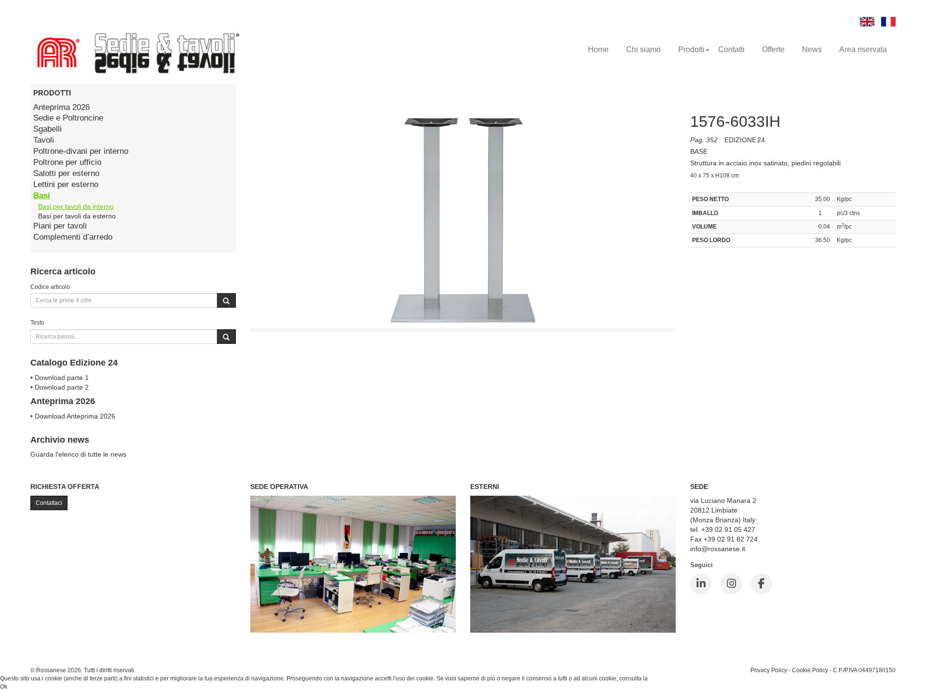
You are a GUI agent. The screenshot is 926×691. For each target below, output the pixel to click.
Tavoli (43, 140)
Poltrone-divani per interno (80, 151)
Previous (228, 227)
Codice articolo (50, 287)
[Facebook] (761, 584)
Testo (37, 322)
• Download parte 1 (59, 377)
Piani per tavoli (60, 225)
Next (697, 227)
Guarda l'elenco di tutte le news (78, 454)
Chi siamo (643, 49)
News (812, 49)
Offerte (773, 49)
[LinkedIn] (700, 584)
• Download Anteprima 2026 (72, 416)
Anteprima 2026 (61, 107)
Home (598, 49)
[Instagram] (731, 584)
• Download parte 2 (59, 387)
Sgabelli (47, 129)
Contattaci (49, 503)
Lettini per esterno (65, 184)
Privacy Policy (768, 670)
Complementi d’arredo (72, 237)
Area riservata (863, 49)
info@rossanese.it (717, 549)
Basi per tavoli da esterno (77, 216)
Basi (41, 195)
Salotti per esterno (66, 173)
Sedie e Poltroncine (68, 117)
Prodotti (691, 49)
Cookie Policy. (667, 678)
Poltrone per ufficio (67, 162)
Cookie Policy (810, 670)
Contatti (731, 49)
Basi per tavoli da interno (76, 206)
